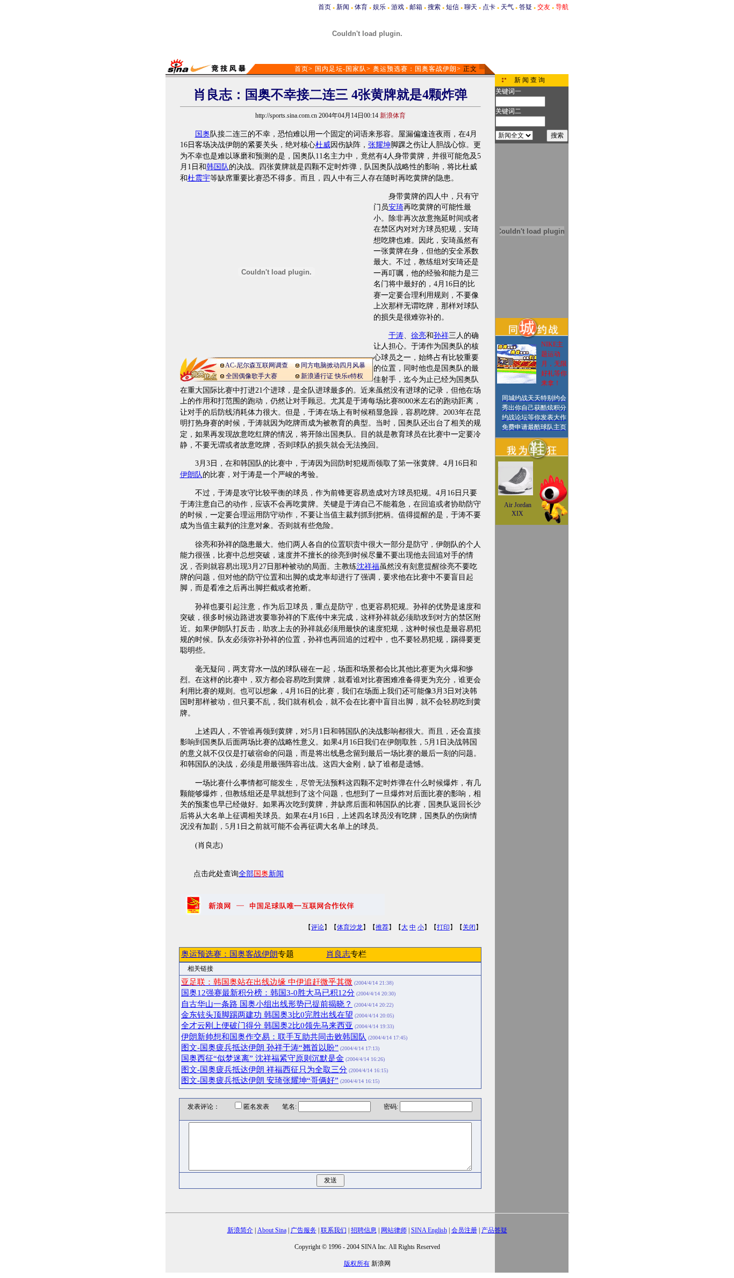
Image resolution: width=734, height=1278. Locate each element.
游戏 (397, 7)
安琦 (396, 207)
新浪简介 (240, 1230)
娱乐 (379, 7)
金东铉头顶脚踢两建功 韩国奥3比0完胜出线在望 (267, 1014)
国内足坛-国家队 (340, 69)
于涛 (396, 335)
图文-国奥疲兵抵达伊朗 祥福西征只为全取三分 (264, 1069)
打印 (443, 927)
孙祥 (441, 335)
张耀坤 (379, 145)
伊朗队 (191, 475)
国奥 (202, 134)
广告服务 (303, 1230)
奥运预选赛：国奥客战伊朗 (415, 69)
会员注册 (464, 1230)
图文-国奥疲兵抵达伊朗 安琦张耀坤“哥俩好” (260, 1080)
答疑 (525, 7)
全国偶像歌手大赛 (251, 376)
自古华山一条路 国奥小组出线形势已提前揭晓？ (266, 1004)
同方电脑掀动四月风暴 (333, 365)
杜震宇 (199, 178)
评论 (317, 927)
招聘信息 (364, 1230)
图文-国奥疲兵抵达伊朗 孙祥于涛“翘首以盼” (260, 1047)
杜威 (322, 145)
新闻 (342, 7)
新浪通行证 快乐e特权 (332, 376)
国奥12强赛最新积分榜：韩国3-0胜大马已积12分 (268, 992)
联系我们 (334, 1230)
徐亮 (418, 335)
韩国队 (217, 167)
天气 (507, 7)
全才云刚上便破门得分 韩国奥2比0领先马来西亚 (267, 1025)
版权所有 (357, 1263)
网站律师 (394, 1230)
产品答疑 (494, 1230)
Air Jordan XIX (517, 509)
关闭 (469, 927)
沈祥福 (368, 566)
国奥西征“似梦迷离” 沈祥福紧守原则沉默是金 (262, 1058)
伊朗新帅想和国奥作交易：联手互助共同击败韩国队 (273, 1036)
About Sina (271, 1230)
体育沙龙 (350, 927)
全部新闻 (261, 874)
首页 (324, 7)
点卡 (489, 7)
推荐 (382, 927)
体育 (361, 7)
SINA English (429, 1230)
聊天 (470, 7)
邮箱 (415, 7)
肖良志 (338, 954)
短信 (452, 7)
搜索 (434, 7)
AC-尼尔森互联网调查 (256, 365)
